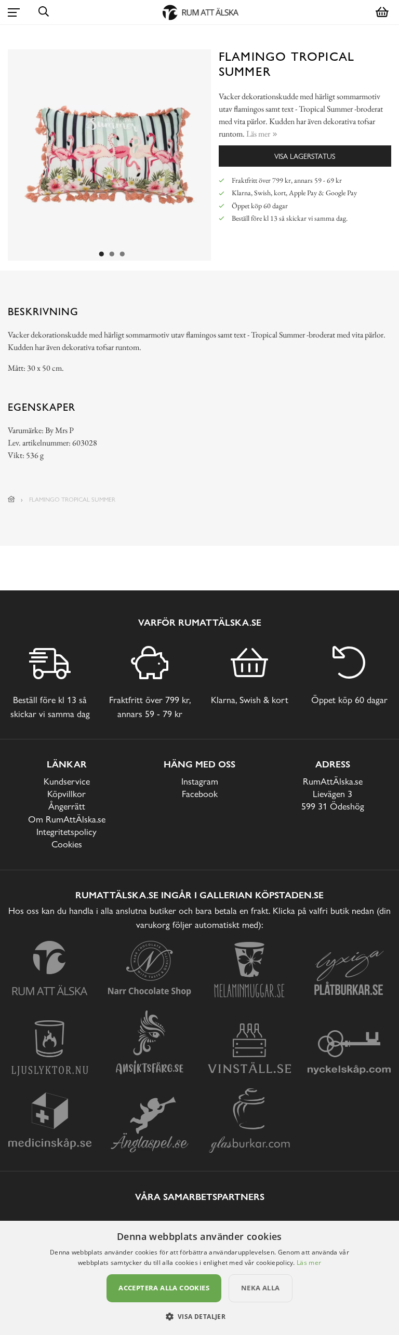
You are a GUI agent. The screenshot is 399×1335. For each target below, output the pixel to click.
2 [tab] (112, 254)
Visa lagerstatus (304, 156)
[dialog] (199, 1278)
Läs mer (309, 1262)
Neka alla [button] (260, 1287)
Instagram (199, 781)
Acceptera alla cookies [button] (163, 1287)
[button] (200, 1316)
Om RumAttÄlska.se (66, 819)
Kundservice (67, 781)
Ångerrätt (66, 806)
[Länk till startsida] (11, 499)
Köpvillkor (66, 793)
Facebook (200, 793)
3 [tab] (122, 254)
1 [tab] (102, 254)
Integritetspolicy (66, 831)
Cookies (66, 844)
